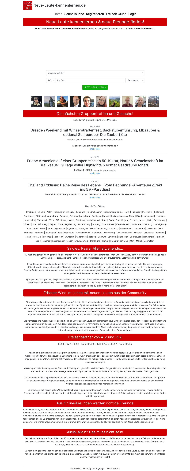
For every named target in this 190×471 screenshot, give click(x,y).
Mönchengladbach (56, 228)
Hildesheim (160, 216)
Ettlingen (40, 216)
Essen (42, 228)
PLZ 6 (106, 344)
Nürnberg (42, 224)
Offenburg (61, 220)
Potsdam (74, 216)
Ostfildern (140, 228)
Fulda (111, 220)
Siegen (52, 224)
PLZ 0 (61, 344)
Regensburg (70, 224)
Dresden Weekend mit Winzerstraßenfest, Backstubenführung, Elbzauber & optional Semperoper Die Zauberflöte (95, 132)
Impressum (76, 468)
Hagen (71, 220)
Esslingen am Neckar (62, 241)
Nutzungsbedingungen (94, 468)
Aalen (49, 212)
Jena (60, 232)
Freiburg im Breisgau (64, 212)
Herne (28, 236)
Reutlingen (50, 232)
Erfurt (93, 228)
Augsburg (85, 216)
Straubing (102, 228)
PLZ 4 (91, 344)
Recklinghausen (124, 232)
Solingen (160, 232)
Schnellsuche (74, 14)
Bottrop (92, 236)
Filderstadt (97, 232)
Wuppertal (42, 220)
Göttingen (96, 216)
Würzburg (69, 236)
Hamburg (147, 224)
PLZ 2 (76, 344)
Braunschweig (81, 241)
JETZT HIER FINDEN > (95, 87)
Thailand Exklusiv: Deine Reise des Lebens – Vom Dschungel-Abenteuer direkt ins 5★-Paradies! (95, 187)
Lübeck (27, 224)
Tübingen (135, 212)
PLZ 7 (114, 344)
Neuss (106, 216)
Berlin (38, 241)
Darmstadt (149, 241)
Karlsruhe (136, 224)
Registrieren (95, 14)
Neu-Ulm (37, 236)
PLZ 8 (121, 344)
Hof (161, 228)
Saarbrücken (108, 224)
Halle (149, 220)
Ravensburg (159, 220)
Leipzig (41, 212)
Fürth (51, 220)
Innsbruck (31, 212)
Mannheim (30, 220)
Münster (138, 232)
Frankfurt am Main (119, 241)
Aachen (46, 241)
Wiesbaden (32, 228)
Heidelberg (109, 232)
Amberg (96, 224)
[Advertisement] (95, 50)
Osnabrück (149, 232)
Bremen (133, 220)
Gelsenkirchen (83, 232)
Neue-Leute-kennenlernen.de (59, 5)
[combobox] (95, 73)
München (28, 232)
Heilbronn (58, 236)
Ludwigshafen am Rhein (122, 216)
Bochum (102, 236)
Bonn (60, 224)
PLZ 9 (129, 344)
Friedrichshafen (94, 212)
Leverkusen (148, 216)
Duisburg (80, 220)
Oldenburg (81, 236)
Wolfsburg (69, 232)
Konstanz (80, 212)
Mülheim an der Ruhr (97, 220)
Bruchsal (47, 236)
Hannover (123, 236)
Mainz (139, 241)
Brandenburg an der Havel (117, 212)
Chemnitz (113, 228)
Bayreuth (112, 236)
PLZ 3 (83, 344)
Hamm (105, 241)
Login (132, 14)
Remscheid (148, 236)
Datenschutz (113, 468)
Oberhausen (135, 236)
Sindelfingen (122, 220)
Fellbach (160, 236)
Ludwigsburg (160, 224)
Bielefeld (158, 212)
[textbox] (95, 73)
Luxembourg (84, 224)
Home (58, 14)
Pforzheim (147, 212)
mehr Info (95, 149)
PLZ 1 (68, 344)
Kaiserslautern (123, 224)
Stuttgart (83, 228)
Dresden (64, 216)
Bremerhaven (126, 228)
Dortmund (95, 241)
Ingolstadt (72, 228)
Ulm (132, 241)
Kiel (34, 224)
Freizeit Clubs (116, 14)
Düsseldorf (152, 228)
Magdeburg (52, 216)
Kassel (142, 220)
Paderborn (29, 216)
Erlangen (39, 232)
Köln (138, 216)
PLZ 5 (99, 344)
